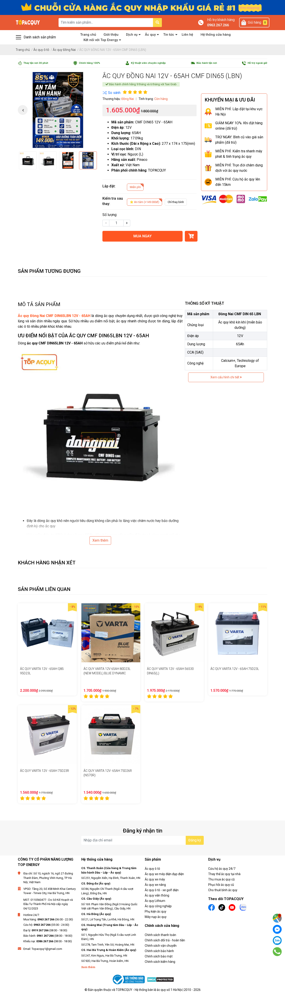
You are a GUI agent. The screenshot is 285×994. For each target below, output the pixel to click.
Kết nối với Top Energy (100, 40)
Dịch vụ (131, 35)
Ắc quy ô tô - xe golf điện (162, 890)
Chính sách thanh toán (160, 935)
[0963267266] (277, 951)
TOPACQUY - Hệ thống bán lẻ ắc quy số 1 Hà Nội (149, 990)
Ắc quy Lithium (155, 901)
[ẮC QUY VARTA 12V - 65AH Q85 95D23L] (47, 632)
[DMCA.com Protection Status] (160, 979)
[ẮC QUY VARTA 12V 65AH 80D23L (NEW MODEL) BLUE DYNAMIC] (110, 632)
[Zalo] (277, 940)
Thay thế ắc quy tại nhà (224, 874)
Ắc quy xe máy (155, 879)
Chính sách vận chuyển (161, 945)
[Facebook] (277, 929)
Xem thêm (100, 540)
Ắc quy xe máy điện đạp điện (164, 874)
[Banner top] (142, 7)
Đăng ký (194, 840)
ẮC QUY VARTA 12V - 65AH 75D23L (234, 669)
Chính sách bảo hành (159, 951)
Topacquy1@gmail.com (47, 949)
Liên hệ (187, 35)
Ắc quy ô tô (152, 868)
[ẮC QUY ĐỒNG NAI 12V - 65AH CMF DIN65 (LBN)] (58, 110)
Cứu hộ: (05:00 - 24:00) (46, 924)
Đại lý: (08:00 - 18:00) (45, 930)
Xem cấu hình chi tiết (225, 377)
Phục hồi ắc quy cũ (221, 884)
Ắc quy (150, 35)
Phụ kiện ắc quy (155, 911)
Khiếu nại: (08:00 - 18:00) (47, 941)
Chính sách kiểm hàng (160, 961)
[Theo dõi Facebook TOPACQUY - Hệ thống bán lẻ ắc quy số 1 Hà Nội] (211, 907)
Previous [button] (23, 110)
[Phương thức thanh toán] (234, 199)
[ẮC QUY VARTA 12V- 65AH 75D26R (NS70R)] (110, 734)
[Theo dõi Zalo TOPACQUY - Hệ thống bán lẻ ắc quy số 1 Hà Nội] (243, 907)
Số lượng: (109, 215)
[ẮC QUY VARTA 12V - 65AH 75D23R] (47, 734)
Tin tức (168, 35)
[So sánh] (111, 92)
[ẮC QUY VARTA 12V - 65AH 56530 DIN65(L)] (174, 632)
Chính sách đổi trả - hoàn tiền (165, 940)
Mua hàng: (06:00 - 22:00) (48, 919)
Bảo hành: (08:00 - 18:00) (47, 935)
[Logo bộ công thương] (129, 979)
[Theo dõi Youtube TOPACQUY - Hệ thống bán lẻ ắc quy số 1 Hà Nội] (232, 907)
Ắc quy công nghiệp (158, 906)
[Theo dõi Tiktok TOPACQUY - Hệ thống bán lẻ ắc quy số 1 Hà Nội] (221, 907)
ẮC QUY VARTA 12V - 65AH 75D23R (44, 770)
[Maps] (277, 918)
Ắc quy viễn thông (157, 895)
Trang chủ (88, 35)
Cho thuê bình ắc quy (222, 890)
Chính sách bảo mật (159, 956)
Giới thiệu (111, 35)
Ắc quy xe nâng (155, 884)
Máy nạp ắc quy (156, 917)
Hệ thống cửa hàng (216, 35)
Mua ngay (142, 236)
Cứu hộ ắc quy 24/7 (221, 868)
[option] (58, 110)
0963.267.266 (218, 25)
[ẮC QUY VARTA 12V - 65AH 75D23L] (237, 632)
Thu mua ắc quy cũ (221, 879)
